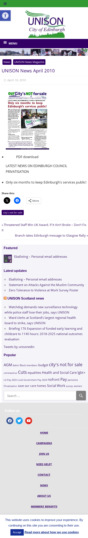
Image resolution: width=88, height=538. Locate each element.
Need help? (44, 464)
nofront (54, 379)
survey (69, 386)
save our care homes (32, 386)
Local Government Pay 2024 (32, 379)
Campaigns (44, 443)
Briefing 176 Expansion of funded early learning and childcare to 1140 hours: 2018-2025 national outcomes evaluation (43, 333)
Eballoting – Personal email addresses (35, 279)
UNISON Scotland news (25, 298)
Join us (44, 454)
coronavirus (10, 372)
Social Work (56, 385)
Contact (44, 474)
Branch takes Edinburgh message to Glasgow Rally (50, 235)
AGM (8, 364)
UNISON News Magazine (29, 62)
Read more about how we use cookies (52, 532)
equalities (34, 372)
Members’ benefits (44, 506)
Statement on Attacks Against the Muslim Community (46, 285)
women (78, 386)
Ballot (16, 365)
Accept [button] (17, 532)
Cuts (22, 372)
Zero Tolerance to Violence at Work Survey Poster (43, 290)
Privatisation (10, 386)
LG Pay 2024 (10, 379)
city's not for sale (12, 212)
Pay (63, 379)
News (6, 62)
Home (44, 432)
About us (44, 496)
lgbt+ (81, 372)
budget (43, 365)
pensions (73, 379)
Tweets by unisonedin (19, 347)
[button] (5, 15)
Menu (13, 43)
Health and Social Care (59, 372)
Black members (28, 365)
